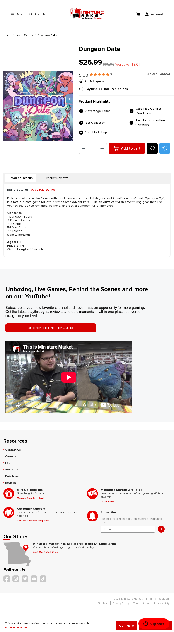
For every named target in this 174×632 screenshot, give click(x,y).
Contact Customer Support (33, 520)
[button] (100, 73)
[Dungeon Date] (38, 106)
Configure (126, 625)
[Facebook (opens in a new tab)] (6, 578)
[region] (38, 106)
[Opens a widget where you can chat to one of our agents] (153, 624)
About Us (11, 469)
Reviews (10, 482)
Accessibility (161, 603)
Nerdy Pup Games (43, 189)
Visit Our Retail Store (45, 552)
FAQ (8, 463)
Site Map (103, 603)
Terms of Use (141, 603)
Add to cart (130, 148)
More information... (17, 627)
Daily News (12, 476)
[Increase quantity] (102, 148)
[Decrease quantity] (83, 148)
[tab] (20, 178)
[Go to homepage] (87, 13)
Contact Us (13, 450)
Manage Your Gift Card (30, 498)
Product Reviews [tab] (56, 178)
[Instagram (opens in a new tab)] (15, 578)
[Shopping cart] (138, 14)
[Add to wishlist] (152, 148)
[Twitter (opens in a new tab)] (25, 578)
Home (7, 35)
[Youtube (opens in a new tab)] (34, 578)
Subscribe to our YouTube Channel (50, 327)
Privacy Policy (120, 603)
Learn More (107, 501)
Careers (10, 456)
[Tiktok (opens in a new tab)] (43, 578)
